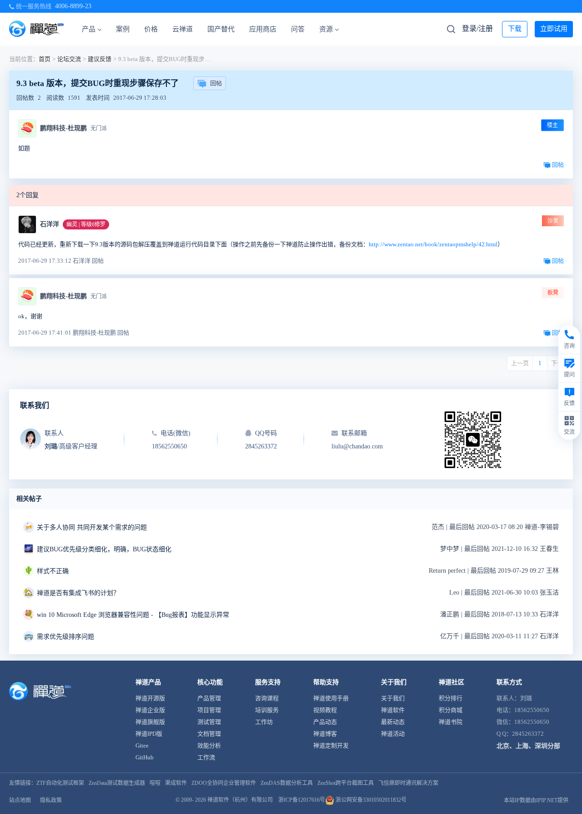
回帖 (216, 83)
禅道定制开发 (331, 745)
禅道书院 (450, 721)
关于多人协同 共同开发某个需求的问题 (92, 527)
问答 (298, 29)
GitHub (144, 757)
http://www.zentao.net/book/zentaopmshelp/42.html (433, 244)
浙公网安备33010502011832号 (370, 800)
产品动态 (325, 721)
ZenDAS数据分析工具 (287, 783)
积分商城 (450, 710)
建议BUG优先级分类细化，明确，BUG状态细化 (104, 549)
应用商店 (262, 29)
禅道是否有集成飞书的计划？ (78, 593)
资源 (326, 29)
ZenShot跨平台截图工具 (345, 783)
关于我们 (393, 698)
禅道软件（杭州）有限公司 (240, 800)
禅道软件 (393, 710)
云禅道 (182, 29)
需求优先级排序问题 (65, 636)
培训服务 (267, 710)
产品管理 (209, 698)
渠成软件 (176, 783)
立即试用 (553, 28)
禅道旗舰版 (150, 721)
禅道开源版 (150, 698)
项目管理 (209, 710)
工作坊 (264, 721)
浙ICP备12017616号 (301, 800)
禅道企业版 (150, 710)
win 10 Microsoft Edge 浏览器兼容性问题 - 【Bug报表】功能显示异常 (133, 614)
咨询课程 (267, 698)
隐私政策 (51, 800)
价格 (151, 29)
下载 (515, 28)
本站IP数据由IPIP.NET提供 (536, 800)
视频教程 (325, 710)
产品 (88, 29)
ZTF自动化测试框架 (60, 783)
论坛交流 (69, 59)
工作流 (206, 757)
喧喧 (155, 783)
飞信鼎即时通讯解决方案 (408, 783)
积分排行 (450, 698)
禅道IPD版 (148, 733)
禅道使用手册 (331, 698)
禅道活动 (393, 733)
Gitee (142, 745)
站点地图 (20, 800)
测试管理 (209, 721)
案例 (123, 29)
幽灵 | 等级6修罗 (85, 224)
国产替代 (221, 29)
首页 (44, 59)
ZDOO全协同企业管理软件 (223, 783)
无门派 (98, 128)
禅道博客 (325, 733)
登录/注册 (477, 28)
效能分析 (209, 745)
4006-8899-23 (73, 6)
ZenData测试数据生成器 (117, 783)
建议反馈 (99, 59)
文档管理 (209, 733)
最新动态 (393, 721)
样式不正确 (53, 571)
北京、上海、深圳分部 (528, 746)
